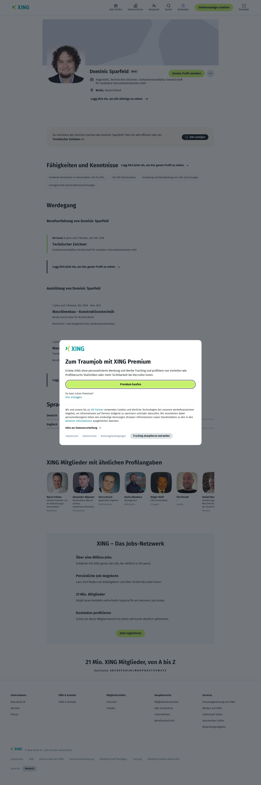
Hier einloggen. (73, 397)
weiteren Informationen (78, 420)
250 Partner (97, 409)
